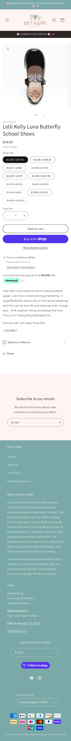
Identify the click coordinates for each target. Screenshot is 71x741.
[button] (7, 20)
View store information (20, 267)
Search (11, 456)
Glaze (63, 734)
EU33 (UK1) (16, 193)
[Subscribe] (60, 422)
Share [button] (10, 353)
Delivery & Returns (19, 481)
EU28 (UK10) (41, 168)
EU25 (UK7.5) (15, 159)
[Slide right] (44, 115)
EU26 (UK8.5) (42, 159)
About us (13, 464)
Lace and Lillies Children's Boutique (32, 734)
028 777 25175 (31, 623)
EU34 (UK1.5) (39, 192)
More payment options (35, 247)
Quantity (8, 208)
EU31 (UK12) (17, 184)
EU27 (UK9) (14, 168)
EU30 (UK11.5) (41, 176)
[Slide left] (27, 115)
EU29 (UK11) (15, 176)
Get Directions (17, 631)
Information (14, 473)
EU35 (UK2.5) (18, 201)
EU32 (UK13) (42, 184)
